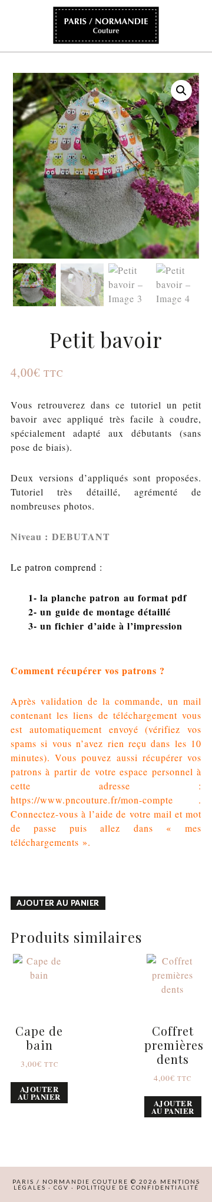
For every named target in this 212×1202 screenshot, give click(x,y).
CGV (61, 1187)
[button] (181, 90)
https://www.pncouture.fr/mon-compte (92, 799)
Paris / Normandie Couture (106, 26)
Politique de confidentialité (138, 1187)
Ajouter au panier (58, 903)
